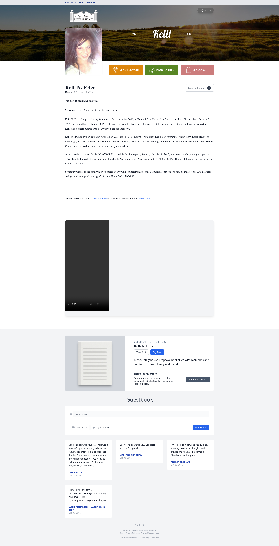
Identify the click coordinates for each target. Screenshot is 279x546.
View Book (141, 352)
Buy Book (157, 352)
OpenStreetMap (142, 538)
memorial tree (100, 198)
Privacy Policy (131, 533)
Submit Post (201, 427)
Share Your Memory (198, 379)
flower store (144, 198)
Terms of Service (147, 533)
